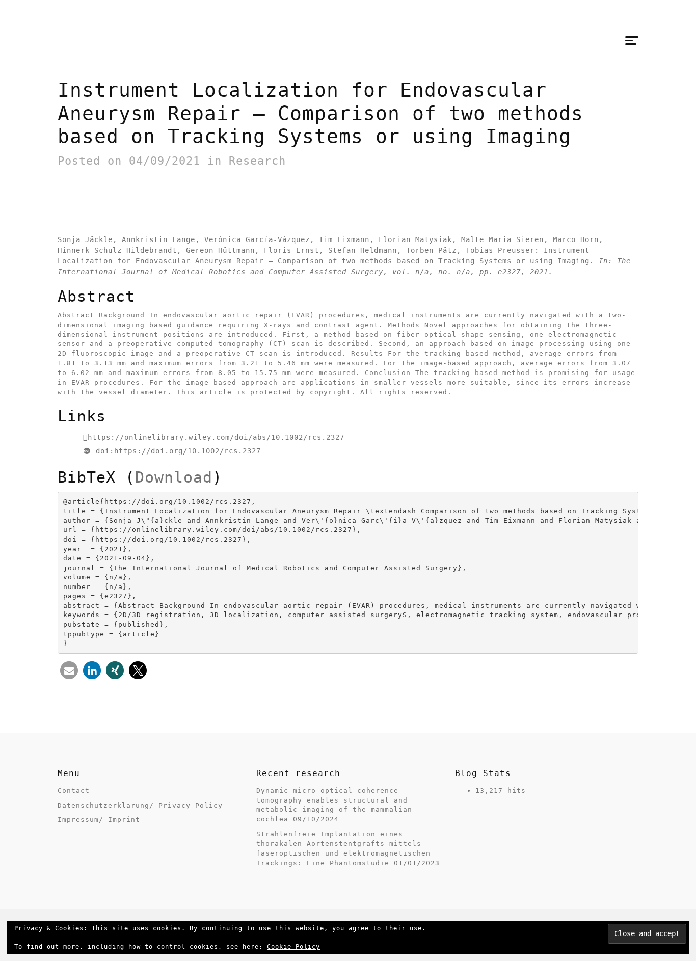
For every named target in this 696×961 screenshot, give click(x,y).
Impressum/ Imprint (99, 819)
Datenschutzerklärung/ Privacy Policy (140, 805)
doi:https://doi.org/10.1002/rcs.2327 (178, 451)
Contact (74, 790)
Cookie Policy (293, 946)
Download (173, 477)
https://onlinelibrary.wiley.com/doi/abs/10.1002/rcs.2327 (216, 437)
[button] (69, 670)
